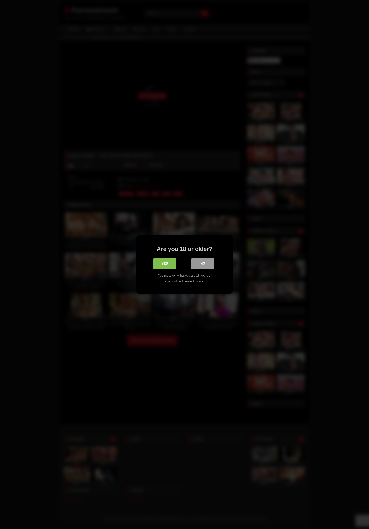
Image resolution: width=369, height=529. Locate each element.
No (202, 263)
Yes (165, 263)
